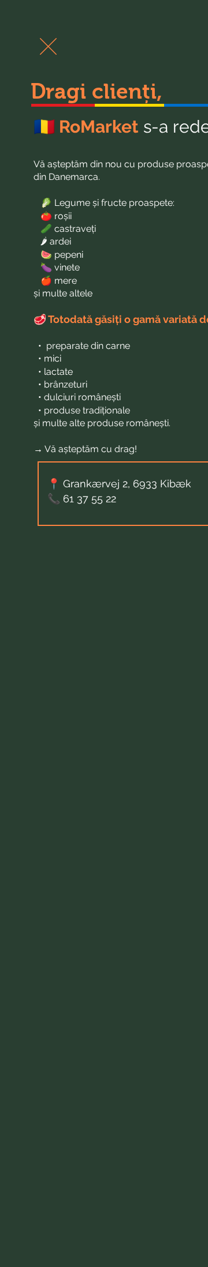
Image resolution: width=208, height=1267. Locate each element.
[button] (48, 46)
